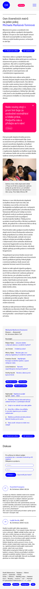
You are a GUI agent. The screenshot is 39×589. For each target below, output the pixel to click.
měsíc (18, 396)
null (23, 579)
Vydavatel (12, 575)
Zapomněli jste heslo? (24, 475)
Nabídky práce (20, 576)
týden (13, 396)
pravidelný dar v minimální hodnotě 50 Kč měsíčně (19, 458)
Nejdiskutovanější (19, 394)
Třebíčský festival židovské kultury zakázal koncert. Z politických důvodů (17, 401)
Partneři (29, 579)
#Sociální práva (11, 382)
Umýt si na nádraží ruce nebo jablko (20, 405)
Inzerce (17, 579)
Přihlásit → (10, 475)
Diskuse (11, 576)
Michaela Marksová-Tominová (19, 25)
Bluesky (10, 579)
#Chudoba (22, 382)
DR (6, 5)
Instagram (25, 584)
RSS (33, 584)
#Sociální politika (20, 386)
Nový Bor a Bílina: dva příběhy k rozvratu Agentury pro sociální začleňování (16, 411)
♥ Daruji (21, 5)
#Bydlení (9, 386)
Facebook (7, 584)
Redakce (19, 573)
